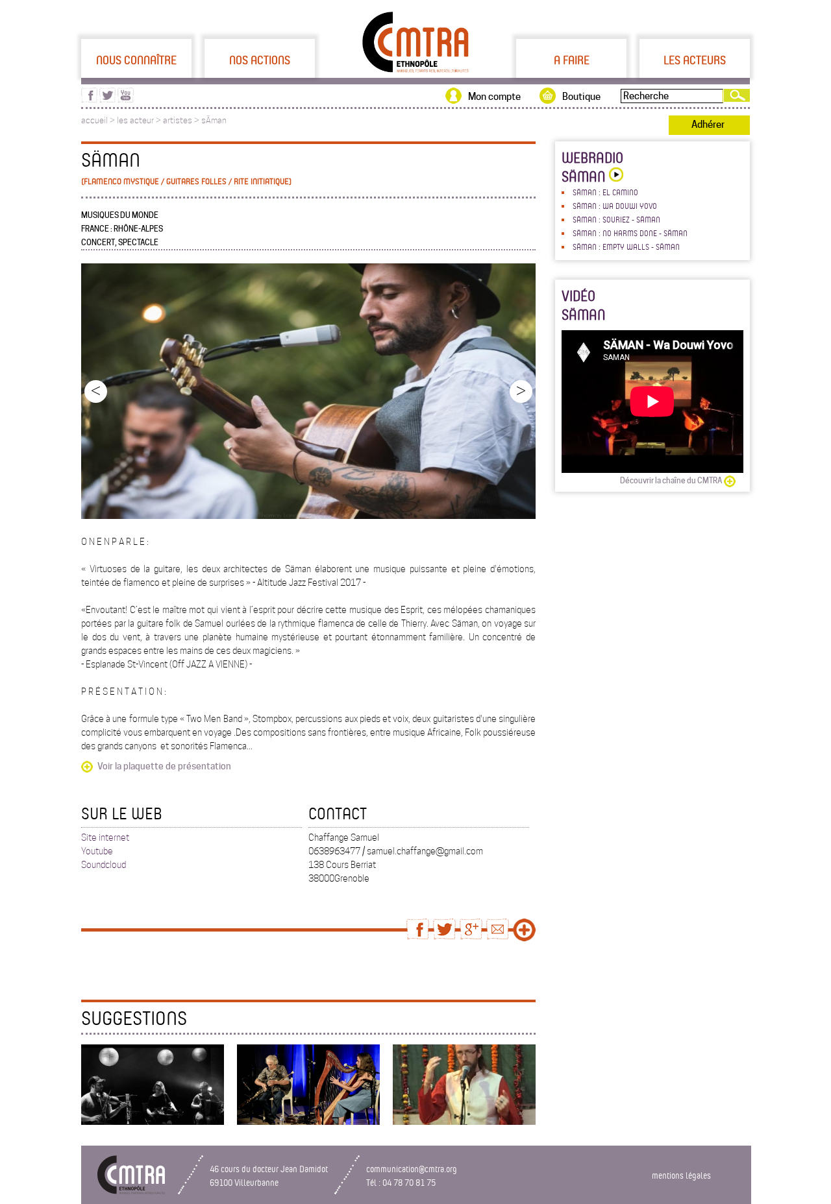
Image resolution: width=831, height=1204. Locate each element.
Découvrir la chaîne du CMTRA (671, 480)
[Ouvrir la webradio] (614, 176)
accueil (94, 120)
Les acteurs (695, 59)
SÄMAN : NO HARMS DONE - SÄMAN (630, 233)
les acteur (135, 120)
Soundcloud (103, 865)
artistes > (182, 120)
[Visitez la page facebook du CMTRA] (89, 99)
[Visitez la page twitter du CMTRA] (107, 99)
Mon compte (494, 96)
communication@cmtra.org (411, 1168)
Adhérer (708, 124)
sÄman (214, 120)
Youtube (97, 851)
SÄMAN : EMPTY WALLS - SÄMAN (626, 246)
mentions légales (681, 1175)
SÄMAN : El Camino (605, 192)
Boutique (581, 96)
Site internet (105, 837)
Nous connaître (136, 59)
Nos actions (259, 59)
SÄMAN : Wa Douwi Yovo (615, 205)
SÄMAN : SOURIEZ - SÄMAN (616, 219)
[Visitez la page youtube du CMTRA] (126, 99)
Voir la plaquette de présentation (164, 766)
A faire (571, 59)
